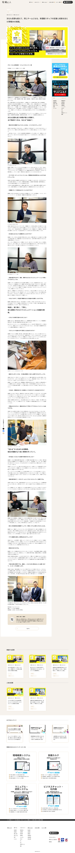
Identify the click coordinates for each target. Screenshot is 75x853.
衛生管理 (63, 103)
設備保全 (63, 105)
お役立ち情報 (37, 827)
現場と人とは (9, 827)
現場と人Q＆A (30, 827)
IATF (62, 111)
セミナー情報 (44, 827)
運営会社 (50, 841)
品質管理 (63, 102)
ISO (62, 109)
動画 (62, 114)
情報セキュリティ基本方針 (53, 839)
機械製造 (54, 102)
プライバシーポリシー (52, 837)
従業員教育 (29, 835)
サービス (8, 9)
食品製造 (54, 100)
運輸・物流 (55, 103)
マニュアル (63, 106)
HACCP (62, 108)
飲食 (54, 106)
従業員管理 (29, 837)
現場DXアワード (9, 11)
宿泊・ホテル (55, 105)
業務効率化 (63, 100)
